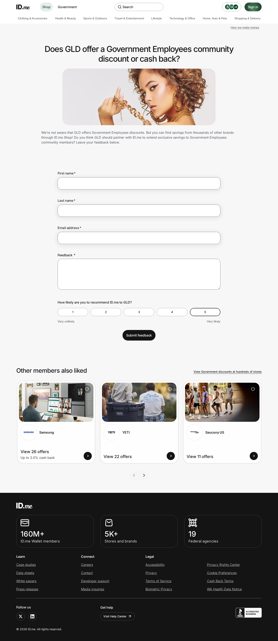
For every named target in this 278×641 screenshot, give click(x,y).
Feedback (66, 255)
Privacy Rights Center (223, 565)
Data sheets (25, 573)
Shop (46, 7)
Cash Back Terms (220, 581)
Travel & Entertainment (129, 18)
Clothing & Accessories (32, 18)
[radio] (73, 312)
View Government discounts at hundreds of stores (228, 371)
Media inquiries (92, 589)
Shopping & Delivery (247, 18)
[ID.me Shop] (25, 6)
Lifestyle (156, 18)
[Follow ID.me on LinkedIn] (32, 616)
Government (67, 7)
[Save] (87, 389)
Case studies (26, 565)
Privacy (151, 573)
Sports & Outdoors (95, 18)
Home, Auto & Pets (215, 18)
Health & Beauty (65, 18)
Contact (87, 573)
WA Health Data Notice (224, 589)
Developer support (95, 581)
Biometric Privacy (159, 589)
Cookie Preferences (222, 573)
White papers (26, 581)
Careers (87, 565)
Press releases (27, 589)
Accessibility (155, 565)
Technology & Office (182, 18)
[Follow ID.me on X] (20, 616)
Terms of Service (158, 581)
